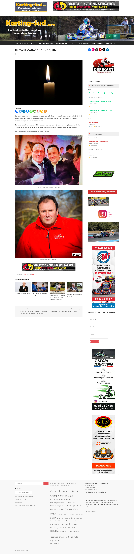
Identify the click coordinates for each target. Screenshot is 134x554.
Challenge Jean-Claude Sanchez (58, 488)
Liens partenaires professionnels (26, 505)
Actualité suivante (64, 310)
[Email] (34, 111)
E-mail (92, 334)
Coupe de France (57, 509)
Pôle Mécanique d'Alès (56, 528)
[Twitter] (20, 111)
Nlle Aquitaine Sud (45, 43)
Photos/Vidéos (110, 43)
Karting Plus (53, 521)
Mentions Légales (21, 499)
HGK (52, 518)
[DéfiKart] (103, 65)
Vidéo (60, 544)
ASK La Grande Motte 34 (68, 483)
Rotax (73, 527)
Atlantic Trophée (54, 486)
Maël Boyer (53, 524)
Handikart (81, 514)
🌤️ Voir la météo (98, 97)
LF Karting (63, 521)
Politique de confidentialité (24, 496)
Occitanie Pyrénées (62, 43)
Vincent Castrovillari (68, 544)
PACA (93, 43)
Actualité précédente (33, 311)
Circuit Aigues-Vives (57, 503)
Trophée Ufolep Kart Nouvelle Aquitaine (64, 539)
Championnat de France (65, 491)
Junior (73, 518)
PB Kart (66, 524)
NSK (59, 524)
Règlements (24, 43)
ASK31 (59, 483)
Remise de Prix (66, 527)
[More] (45, 111)
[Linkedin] (24, 111)
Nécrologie (34, 274)
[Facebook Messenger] (27, 111)
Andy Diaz (53, 483)
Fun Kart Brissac (74, 514)
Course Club (71, 509)
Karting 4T (79, 518)
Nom (92, 327)
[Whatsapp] (31, 111)
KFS (59, 521)
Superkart (76, 531)
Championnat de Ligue (61, 495)
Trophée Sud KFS (55, 534)
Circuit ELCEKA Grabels (70, 502)
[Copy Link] (41, 111)
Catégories (70, 485)
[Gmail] (38, 111)
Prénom (93, 320)
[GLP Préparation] (103, 444)
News (24, 274)
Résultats (54, 530)
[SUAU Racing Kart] (103, 174)
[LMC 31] (103, 379)
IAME (57, 517)
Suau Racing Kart (66, 531)
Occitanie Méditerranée (80, 43)
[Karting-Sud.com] (67, 28)
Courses (32, 43)
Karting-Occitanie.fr (92, 511)
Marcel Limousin (71, 521)
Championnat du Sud (60, 499)
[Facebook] (16, 111)
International (65, 518)
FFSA (53, 513)
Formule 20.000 (63, 514)
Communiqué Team (72, 505)
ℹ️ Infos (91, 97)
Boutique (19, 502)
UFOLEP (99, 43)
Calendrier (63, 486)
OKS (62, 524)
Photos (73, 524)
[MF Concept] (103, 277)
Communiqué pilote (56, 506)
